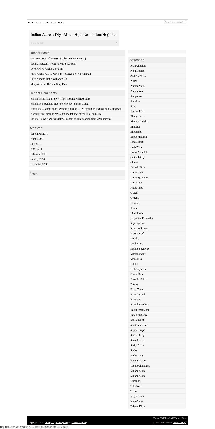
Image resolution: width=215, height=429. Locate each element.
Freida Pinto (136, 187)
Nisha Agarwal (138, 269)
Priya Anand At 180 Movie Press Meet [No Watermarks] (61, 73)
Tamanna (135, 380)
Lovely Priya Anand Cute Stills (47, 68)
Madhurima (136, 243)
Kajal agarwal (137, 223)
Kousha (134, 238)
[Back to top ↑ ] (179, 422)
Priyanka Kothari (139, 304)
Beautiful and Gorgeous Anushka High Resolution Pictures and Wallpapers (81, 108)
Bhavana (135, 126)
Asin (132, 106)
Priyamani (135, 299)
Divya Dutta (136, 172)
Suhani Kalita (137, 370)
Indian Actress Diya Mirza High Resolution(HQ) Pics (74, 34)
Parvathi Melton (138, 279)
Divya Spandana (139, 177)
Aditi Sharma (137, 70)
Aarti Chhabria (138, 65)
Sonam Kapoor (138, 360)
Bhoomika (135, 131)
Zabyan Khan (137, 406)
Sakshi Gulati (137, 319)
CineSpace (49, 422)
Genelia (134, 197)
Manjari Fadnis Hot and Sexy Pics (49, 84)
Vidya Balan (137, 396)
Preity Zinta (136, 289)
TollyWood (49, 22)
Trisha (133, 391)
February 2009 (38, 154)
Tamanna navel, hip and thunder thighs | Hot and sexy (72, 113)
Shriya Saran (137, 345)
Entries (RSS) (62, 422)
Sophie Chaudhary (140, 365)
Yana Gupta (136, 401)
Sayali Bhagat (137, 330)
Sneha (133, 350)
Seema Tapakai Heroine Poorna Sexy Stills (53, 63)
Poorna (134, 284)
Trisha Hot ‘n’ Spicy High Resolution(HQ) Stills (64, 98)
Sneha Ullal (136, 355)
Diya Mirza (136, 182)
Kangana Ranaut (139, 228)
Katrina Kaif (137, 233)
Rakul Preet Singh (140, 309)
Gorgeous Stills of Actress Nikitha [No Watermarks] (58, 58)
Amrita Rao (136, 91)
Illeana (133, 208)
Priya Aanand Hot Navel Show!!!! (49, 78)
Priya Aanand (137, 294)
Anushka (135, 101)
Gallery (134, 192)
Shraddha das (137, 340)
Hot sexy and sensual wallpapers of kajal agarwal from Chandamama (75, 118)
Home (61, 22)
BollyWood (34, 22)
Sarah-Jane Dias (138, 325)
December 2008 (39, 164)
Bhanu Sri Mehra (139, 121)
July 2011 (36, 143)
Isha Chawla (136, 213)
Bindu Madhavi (138, 136)
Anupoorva (136, 96)
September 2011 (39, 133)
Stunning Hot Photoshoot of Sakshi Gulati (66, 103)
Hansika (134, 203)
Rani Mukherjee (138, 314)
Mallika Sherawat (139, 248)
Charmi (134, 162)
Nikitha (134, 264)
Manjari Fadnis (138, 253)
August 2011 (37, 138)
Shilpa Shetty (137, 335)
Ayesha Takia (137, 111)
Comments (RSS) (79, 422)
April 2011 (36, 148)
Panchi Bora (136, 274)
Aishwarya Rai (138, 75)
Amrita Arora (137, 85)
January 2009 (38, 159)
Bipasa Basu (137, 141)
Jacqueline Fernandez (141, 218)
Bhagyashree (137, 116)
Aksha (133, 80)
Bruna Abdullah (138, 152)
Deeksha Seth (137, 167)
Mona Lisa (136, 259)
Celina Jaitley (137, 157)
